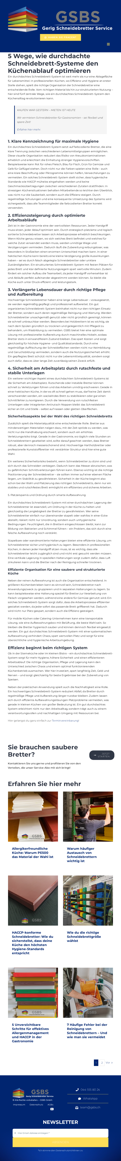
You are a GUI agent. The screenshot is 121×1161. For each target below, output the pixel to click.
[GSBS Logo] (60, 5)
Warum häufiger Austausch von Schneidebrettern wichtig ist (88, 816)
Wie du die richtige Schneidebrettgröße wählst (88, 900)
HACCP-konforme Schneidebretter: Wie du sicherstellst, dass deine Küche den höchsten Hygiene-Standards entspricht (33, 900)
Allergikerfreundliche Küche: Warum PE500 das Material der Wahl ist (33, 816)
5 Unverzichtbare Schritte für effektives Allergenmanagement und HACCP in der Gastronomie (33, 992)
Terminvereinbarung (65, 720)
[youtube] (52, 1109)
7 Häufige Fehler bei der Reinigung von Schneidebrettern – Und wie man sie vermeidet (88, 992)
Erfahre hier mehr (28, 129)
